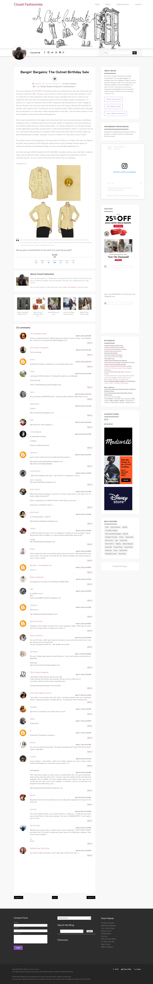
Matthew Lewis (76, 287)
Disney (123, 83)
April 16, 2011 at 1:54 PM (83, 514)
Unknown (33, 452)
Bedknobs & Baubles (108, 926)
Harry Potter (63, 287)
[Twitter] (52, 52)
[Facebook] (44, 52)
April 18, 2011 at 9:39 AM (83, 772)
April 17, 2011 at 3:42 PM (83, 733)
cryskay (33, 756)
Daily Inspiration (115, 527)
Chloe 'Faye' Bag (110, 364)
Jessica (32, 742)
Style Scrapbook (107, 947)
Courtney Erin (35, 471)
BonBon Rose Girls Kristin (40, 848)
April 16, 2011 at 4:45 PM (83, 591)
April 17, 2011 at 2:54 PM (83, 709)
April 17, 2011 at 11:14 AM (83, 695)
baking (133, 80)
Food (116, 540)
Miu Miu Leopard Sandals (113, 355)
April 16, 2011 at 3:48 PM (83, 567)
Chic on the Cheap (107, 928)
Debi (31, 420)
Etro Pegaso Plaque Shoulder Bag (116, 379)
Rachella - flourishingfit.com (41, 565)
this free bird (35, 825)
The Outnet (64, 86)
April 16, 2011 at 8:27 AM (83, 350)
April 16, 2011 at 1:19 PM (83, 473)
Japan (115, 550)
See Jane (104, 936)
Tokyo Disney (122, 554)
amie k (32, 359)
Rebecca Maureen (37, 577)
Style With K (35, 489)
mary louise (34, 512)
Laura (32, 392)
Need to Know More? (113, 99)
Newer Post (18, 897)
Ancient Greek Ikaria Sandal (114, 347)
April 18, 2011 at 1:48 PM (83, 828)
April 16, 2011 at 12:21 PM (83, 455)
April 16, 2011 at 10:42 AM (83, 373)
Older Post (91, 897)
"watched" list (109, 94)
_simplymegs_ (134, 195)
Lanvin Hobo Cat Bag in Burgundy (116, 383)
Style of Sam (105, 944)
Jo (30, 730)
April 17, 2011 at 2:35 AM (83, 674)
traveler (112, 87)
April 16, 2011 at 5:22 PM (83, 607)
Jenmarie (33, 809)
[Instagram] (48, 52)
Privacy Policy (127, 969)
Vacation (124, 527)
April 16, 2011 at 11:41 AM (83, 406)
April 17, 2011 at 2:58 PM (83, 721)
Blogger (124, 566)
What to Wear (129, 547)
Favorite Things (118, 547)
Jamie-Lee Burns (36, 635)
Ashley (32, 528)
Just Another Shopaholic (39, 347)
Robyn (32, 549)
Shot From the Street (108, 939)
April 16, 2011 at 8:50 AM (83, 362)
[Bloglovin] (59, 52)
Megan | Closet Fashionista (117, 195)
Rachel (32, 795)
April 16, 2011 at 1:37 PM (83, 491)
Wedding (118, 544)
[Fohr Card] (63, 53)
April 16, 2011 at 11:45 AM (83, 422)
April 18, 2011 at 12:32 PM (83, 811)
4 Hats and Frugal (107, 923)
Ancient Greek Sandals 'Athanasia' (116, 362)
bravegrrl (33, 707)
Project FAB (108, 547)
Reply (89, 343)
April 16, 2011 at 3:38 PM (83, 551)
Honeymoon (108, 550)
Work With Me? (122, 5)
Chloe (32, 371)
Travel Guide (123, 540)
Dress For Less (109, 540)
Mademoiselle (106, 933)
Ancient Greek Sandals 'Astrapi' (115, 349)
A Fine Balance (35, 432)
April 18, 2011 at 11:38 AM (83, 797)
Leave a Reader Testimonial (115, 113)
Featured (125, 534)
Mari (31, 589)
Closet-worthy (129, 537)
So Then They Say (107, 942)
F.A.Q (116, 969)
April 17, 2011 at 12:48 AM (83, 654)
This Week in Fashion (111, 530)
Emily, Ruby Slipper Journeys (41, 693)
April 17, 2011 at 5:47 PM (83, 744)
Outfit (107, 527)
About (108, 5)
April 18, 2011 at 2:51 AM (83, 759)
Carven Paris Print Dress (113, 351)
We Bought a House (110, 554)
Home (97, 5)
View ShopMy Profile (113, 106)
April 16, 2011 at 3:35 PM (83, 530)
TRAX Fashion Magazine (39, 672)
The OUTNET (37, 91)
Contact (138, 5)
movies (32, 283)
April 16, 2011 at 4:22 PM (83, 579)
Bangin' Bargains (47, 86)
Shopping (56, 86)
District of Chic (106, 931)
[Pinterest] (56, 52)
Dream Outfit (123, 550)
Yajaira (32, 719)
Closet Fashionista (28, 4)
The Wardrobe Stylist (38, 334)
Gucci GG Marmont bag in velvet (115, 368)
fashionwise (34, 404)
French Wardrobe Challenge (113, 534)
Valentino (72, 86)
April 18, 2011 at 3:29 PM (83, 850)
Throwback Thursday (111, 537)
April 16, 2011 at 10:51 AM (83, 394)
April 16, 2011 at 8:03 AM (83, 336)
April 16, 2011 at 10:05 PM (83, 637)
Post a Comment (70, 84)
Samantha (34, 651)
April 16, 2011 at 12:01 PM (83, 434)
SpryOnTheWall (36, 621)
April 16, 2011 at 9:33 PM (83, 623)
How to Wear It (109, 544)
